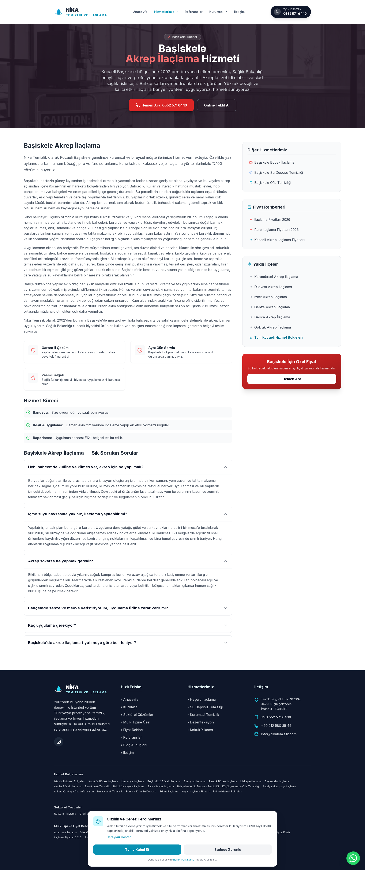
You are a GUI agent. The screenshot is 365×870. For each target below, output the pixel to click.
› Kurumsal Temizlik (203, 714)
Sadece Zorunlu (227, 849)
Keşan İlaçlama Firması (196, 791)
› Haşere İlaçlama (202, 699)
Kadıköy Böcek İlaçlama (103, 781)
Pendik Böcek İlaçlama (223, 781)
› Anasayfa (129, 699)
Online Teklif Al (216, 105)
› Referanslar (131, 737)
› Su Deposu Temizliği (205, 707)
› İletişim (127, 752)
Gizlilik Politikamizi (183, 859)
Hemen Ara (291, 379)
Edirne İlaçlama (169, 791)
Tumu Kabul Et (137, 849)
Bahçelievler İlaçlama (161, 786)
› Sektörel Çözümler (137, 714)
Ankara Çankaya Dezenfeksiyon (74, 791)
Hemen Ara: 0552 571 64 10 (164, 105)
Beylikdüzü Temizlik (97, 786)
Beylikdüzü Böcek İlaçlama (164, 781)
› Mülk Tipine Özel (135, 722)
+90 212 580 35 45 (276, 725)
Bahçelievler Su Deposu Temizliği (198, 786)
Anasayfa (140, 11)
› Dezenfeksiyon (201, 722)
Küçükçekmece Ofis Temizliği (240, 786)
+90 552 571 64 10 (276, 717)
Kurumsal (216, 11)
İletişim (239, 11)
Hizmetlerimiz (164, 11)
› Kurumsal (129, 707)
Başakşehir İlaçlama (277, 781)
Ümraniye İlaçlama (132, 781)
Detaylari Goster (119, 837)
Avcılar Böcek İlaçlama (68, 786)
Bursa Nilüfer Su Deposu (141, 791)
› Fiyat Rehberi (132, 730)
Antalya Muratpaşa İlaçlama (279, 786)
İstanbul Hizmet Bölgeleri (69, 781)
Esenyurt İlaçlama (195, 781)
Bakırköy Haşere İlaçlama (128, 786)
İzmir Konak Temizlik (110, 791)
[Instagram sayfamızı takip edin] (58, 741)
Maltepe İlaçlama (250, 781)
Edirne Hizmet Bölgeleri (227, 791)
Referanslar (194, 11)
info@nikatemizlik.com (279, 734)
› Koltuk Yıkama (200, 730)
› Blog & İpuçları (134, 745)
